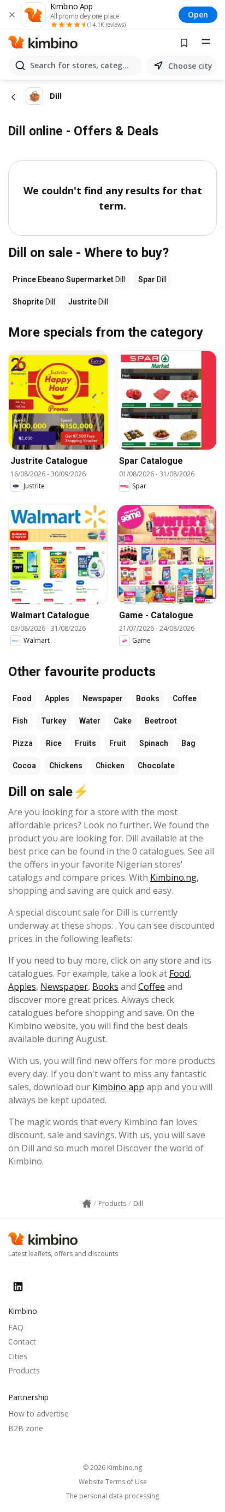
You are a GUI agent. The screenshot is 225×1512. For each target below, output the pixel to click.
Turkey (53, 720)
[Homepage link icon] (86, 1203)
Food (22, 698)
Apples (57, 698)
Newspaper (102, 698)
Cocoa (24, 765)
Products (24, 1370)
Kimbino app (118, 1087)
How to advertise (38, 1413)
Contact (22, 1341)
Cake (123, 720)
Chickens (65, 765)
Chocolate (156, 765)
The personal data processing (112, 1496)
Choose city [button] (190, 66)
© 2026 (112, 1467)
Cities (17, 1356)
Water (89, 720)
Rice (54, 743)
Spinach (153, 743)
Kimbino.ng (173, 877)
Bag (188, 743)
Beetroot (161, 720)
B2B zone (25, 1428)
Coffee (185, 698)
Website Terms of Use (113, 1482)
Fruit (117, 743)
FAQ (15, 1327)
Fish (20, 720)
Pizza (23, 743)
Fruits (85, 743)
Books (147, 698)
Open (198, 14)
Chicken (110, 765)
